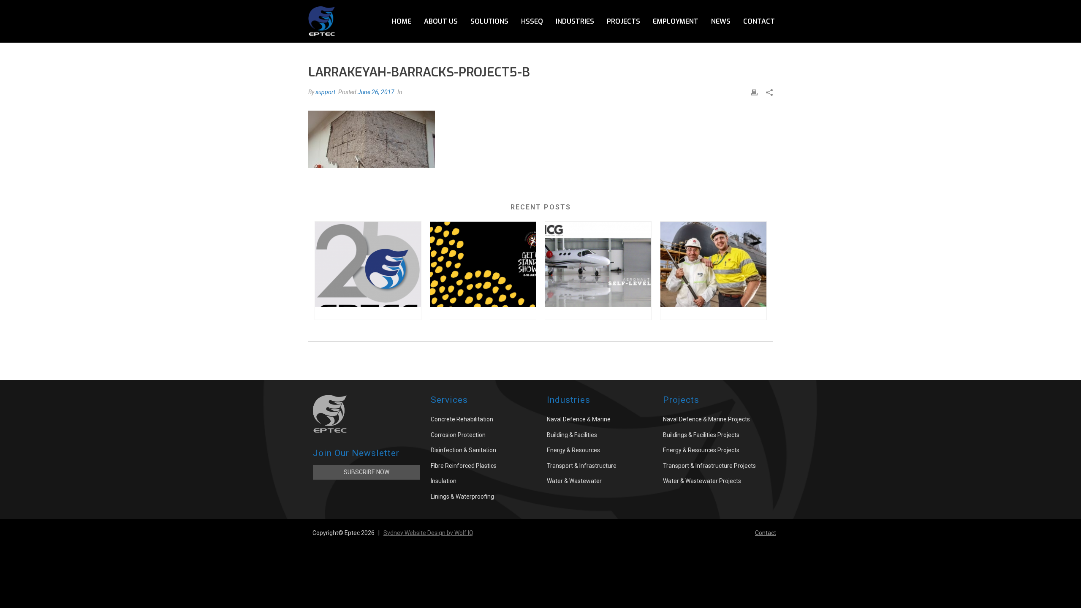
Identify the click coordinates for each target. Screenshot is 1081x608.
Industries (575, 21)
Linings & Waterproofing (462, 496)
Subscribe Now (366, 472)
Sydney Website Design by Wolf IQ (428, 532)
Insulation (443, 481)
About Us (441, 21)
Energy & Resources (573, 450)
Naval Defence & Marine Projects (706, 419)
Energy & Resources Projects (701, 450)
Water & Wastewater (574, 481)
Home (401, 21)
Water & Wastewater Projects (702, 481)
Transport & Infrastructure (582, 465)
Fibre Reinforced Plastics (464, 465)
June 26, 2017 (376, 92)
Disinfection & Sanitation (463, 450)
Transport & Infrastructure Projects (709, 465)
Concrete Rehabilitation (462, 419)
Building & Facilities (572, 435)
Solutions (489, 21)
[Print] (754, 92)
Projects (623, 21)
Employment (675, 21)
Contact (759, 21)
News (721, 21)
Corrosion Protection (458, 435)
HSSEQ (532, 21)
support (325, 92)
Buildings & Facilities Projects (701, 435)
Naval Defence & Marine (579, 419)
